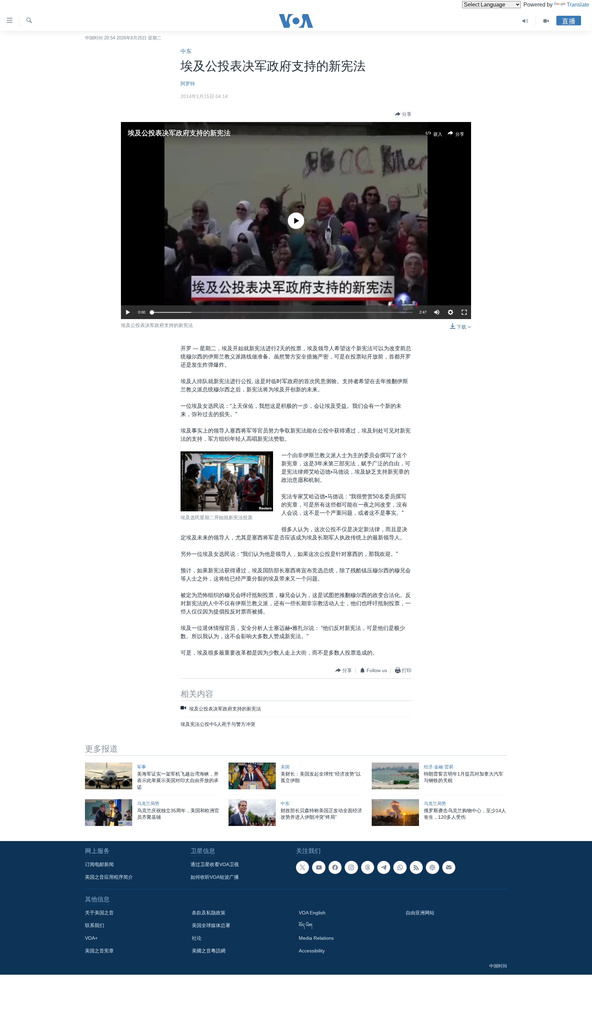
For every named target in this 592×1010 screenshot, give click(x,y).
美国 (285, 766)
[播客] (432, 867)
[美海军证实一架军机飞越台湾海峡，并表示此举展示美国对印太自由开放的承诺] (108, 776)
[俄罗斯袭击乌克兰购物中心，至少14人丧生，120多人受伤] (395, 812)
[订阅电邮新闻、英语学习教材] (448, 867)
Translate (578, 5)
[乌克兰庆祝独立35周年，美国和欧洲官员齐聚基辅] (108, 812)
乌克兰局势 (148, 803)
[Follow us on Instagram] (351, 867)
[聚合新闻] (416, 867)
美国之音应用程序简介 (109, 877)
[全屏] (464, 312)
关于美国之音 (99, 912)
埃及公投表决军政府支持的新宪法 (179, 133)
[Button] (403, 114)
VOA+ (91, 938)
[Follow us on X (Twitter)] (302, 867)
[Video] (546, 21)
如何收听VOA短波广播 (214, 877)
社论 (196, 938)
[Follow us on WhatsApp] (399, 867)
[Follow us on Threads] (367, 867)
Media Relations (316, 938)
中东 (186, 51)
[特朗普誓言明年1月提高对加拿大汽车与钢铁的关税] (395, 776)
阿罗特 (188, 83)
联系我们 (94, 925)
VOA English (312, 912)
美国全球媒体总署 (211, 925)
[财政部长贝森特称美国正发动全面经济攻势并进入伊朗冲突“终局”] (252, 812)
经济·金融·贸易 (438, 766)
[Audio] (525, 21)
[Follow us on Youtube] (318, 867)
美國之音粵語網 (208, 950)
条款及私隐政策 (208, 912)
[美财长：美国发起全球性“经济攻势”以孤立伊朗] (252, 776)
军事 (141, 766)
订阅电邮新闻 (99, 864)
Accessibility (312, 950)
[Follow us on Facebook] (335, 867)
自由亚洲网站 (420, 912)
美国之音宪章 (99, 950)
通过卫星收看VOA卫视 (214, 864)
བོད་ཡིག (305, 925)
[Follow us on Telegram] (383, 867)
